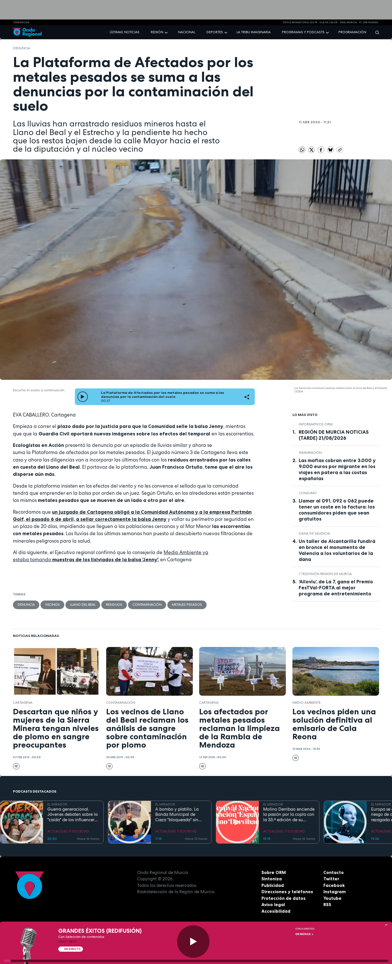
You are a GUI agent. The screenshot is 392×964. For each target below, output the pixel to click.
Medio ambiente (306, 702)
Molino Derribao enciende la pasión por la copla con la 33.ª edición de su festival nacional (289, 815)
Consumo (308, 493)
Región (157, 32)
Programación (352, 32)
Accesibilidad (275, 911)
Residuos (114, 604)
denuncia (21, 48)
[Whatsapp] (302, 149)
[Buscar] (375, 32)
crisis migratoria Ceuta (300, 22)
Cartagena (22, 702)
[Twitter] (312, 149)
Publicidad (272, 885)
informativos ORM (316, 424)
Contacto (333, 872)
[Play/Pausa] (193, 941)
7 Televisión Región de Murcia (325, 574)
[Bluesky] (331, 149)
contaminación (147, 604)
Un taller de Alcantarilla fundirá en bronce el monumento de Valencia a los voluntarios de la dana (337, 550)
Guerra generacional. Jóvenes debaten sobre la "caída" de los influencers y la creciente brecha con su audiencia (72, 815)
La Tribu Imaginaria (253, 32)
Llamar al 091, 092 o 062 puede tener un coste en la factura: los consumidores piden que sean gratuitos (337, 510)
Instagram (334, 891)
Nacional (186, 32)
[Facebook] (321, 149)
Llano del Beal (83, 604)
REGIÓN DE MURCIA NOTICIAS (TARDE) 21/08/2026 (334, 435)
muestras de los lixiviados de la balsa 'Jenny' (105, 559)
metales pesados (187, 604)
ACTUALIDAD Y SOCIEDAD (68, 831)
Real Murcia (348, 22)
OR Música (303, 934)
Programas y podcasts (303, 32)
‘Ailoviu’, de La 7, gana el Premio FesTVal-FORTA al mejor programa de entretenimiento (336, 588)
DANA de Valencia (314, 533)
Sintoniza (271, 878)
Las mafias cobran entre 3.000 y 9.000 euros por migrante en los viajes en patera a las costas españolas (337, 469)
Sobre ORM (273, 872)
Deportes (214, 32)
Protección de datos (283, 898)
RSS (327, 904)
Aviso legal (273, 904)
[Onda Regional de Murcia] (27, 32)
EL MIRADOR (57, 804)
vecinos (52, 604)
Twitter (331, 878)
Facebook (334, 885)
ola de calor (328, 22)
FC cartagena (368, 22)
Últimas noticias (124, 32)
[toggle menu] (166, 32)
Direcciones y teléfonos (287, 891)
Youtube (332, 898)
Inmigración (310, 452)
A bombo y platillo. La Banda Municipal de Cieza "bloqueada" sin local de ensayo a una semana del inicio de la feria (178, 815)
